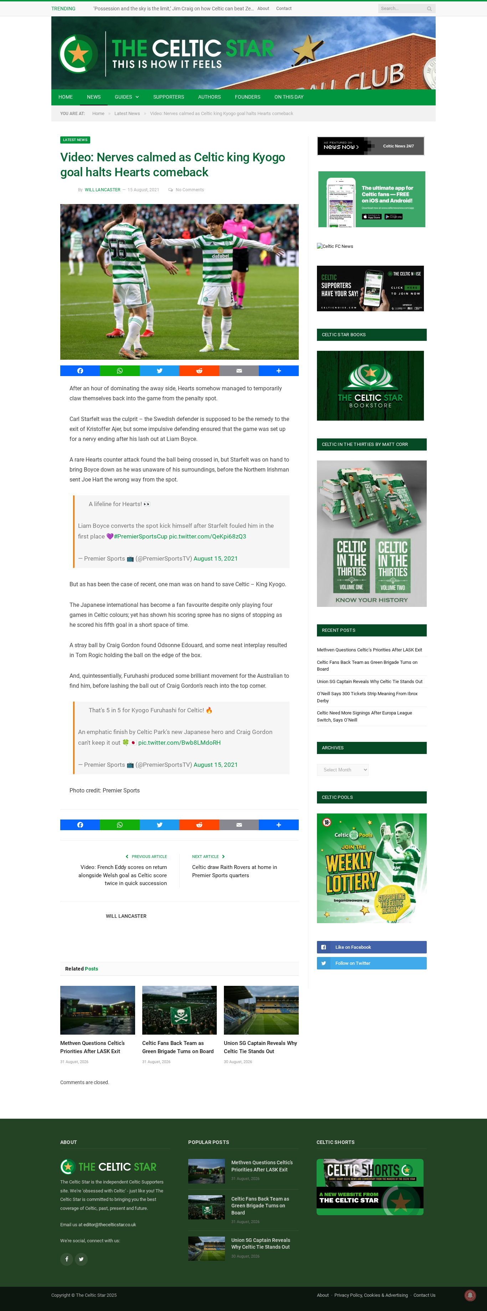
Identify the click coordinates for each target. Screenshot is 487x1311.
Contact (284, 8)
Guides (123, 97)
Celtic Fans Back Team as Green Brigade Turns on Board (260, 1206)
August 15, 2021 (216, 558)
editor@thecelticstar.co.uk (109, 1224)
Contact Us (425, 1295)
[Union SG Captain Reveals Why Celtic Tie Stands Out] (261, 1010)
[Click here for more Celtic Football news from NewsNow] (346, 146)
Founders (247, 97)
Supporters (168, 97)
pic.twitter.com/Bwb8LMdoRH (179, 742)
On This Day (289, 97)
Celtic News (394, 146)
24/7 (410, 146)
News (94, 97)
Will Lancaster (102, 189)
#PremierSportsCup (141, 536)
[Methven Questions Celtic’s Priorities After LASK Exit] (97, 1010)
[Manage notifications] (470, 1295)
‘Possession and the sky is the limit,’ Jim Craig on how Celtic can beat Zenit (174, 8)
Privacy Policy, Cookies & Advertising (371, 1295)
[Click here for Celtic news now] (371, 199)
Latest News (75, 140)
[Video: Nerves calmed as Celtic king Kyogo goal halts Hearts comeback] (179, 283)
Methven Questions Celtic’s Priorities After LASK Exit (369, 649)
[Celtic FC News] (335, 246)
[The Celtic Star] (243, 52)
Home (65, 97)
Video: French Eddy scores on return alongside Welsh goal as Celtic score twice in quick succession (122, 875)
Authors (209, 97)
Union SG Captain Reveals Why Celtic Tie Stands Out (369, 681)
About (263, 8)
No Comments (190, 189)
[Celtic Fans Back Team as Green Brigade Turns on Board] (179, 1010)
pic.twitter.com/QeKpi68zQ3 (207, 536)
